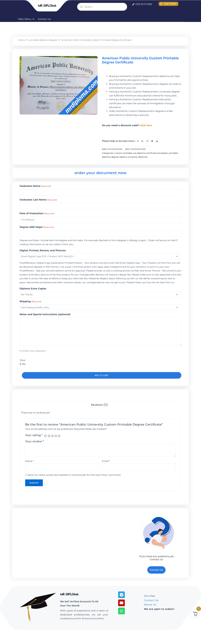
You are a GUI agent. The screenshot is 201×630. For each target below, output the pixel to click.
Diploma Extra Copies (33, 288)
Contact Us (151, 600)
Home (21, 40)
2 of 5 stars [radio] (49, 435)
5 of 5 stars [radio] (59, 435)
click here (146, 125)
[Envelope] (121, 603)
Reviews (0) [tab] (99, 405)
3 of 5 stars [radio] (52, 435)
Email (106, 461)
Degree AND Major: (37, 227)
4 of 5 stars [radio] (55, 435)
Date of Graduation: (37, 213)
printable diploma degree (43, 40)
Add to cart (102, 375)
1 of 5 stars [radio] (45, 435)
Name (29, 461)
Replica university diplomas (133, 157)
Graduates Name (35, 186)
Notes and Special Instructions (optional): (45, 314)
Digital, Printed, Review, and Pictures (43, 250)
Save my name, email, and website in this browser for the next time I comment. (74, 475)
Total (22, 360)
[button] (26, 19)
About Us (150, 604)
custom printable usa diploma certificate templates (141, 153)
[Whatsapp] (121, 611)
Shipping (30, 301)
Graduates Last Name (38, 199)
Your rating (34, 435)
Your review (34, 441)
